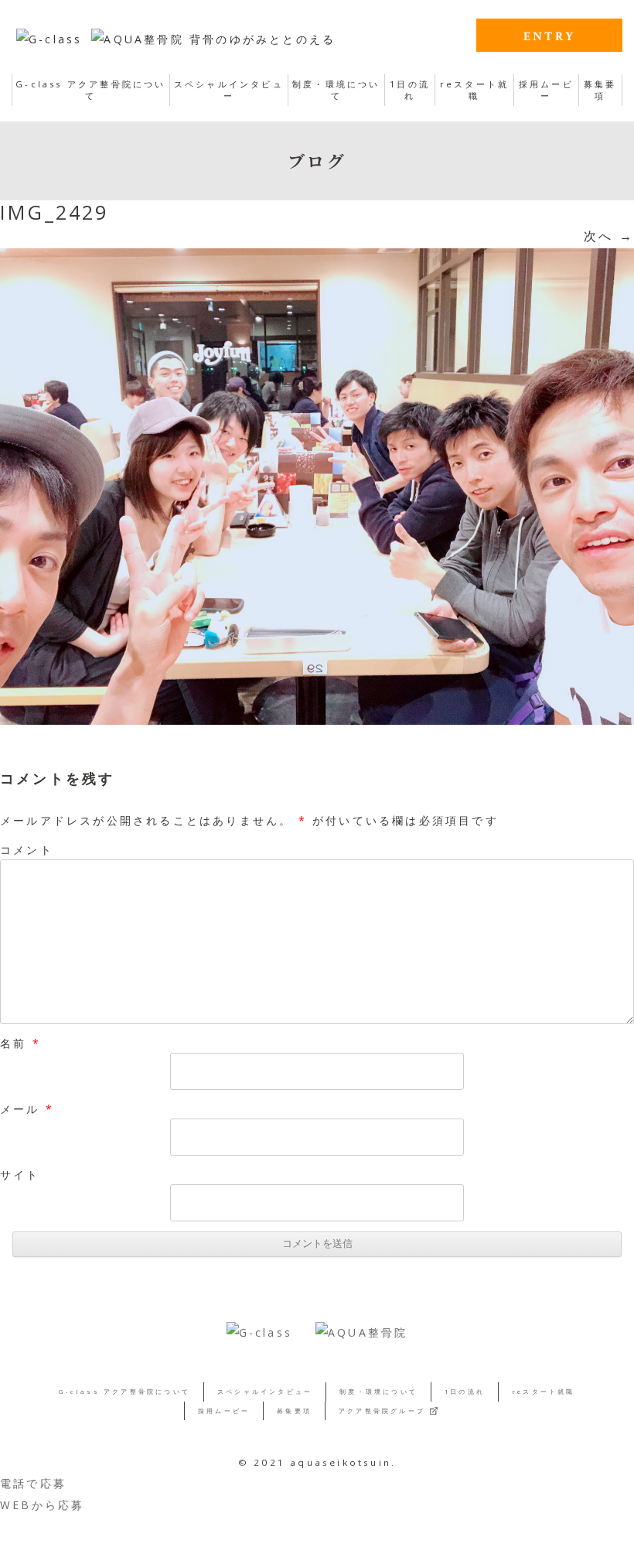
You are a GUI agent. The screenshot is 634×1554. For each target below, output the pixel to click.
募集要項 (600, 89)
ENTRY (549, 37)
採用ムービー (546, 89)
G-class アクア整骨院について (90, 89)
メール (27, 1108)
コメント (26, 849)
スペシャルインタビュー (229, 89)
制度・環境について (336, 89)
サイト (20, 1174)
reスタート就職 (474, 89)
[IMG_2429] (317, 486)
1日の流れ (410, 89)
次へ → (609, 235)
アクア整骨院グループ (382, 1411)
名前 (20, 1043)
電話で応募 (33, 1483)
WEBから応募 (42, 1505)
